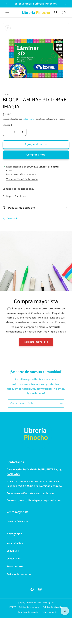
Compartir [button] (12, 219)
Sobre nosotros (15, 567)
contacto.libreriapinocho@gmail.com (38, 500)
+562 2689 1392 (45, 493)
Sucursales (13, 551)
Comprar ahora (36, 155)
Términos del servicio (28, 612)
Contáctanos (14, 559)
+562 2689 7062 (23, 493)
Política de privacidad (53, 607)
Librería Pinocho (33, 602)
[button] (7, 12)
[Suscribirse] (61, 403)
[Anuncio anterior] (6, 3)
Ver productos (15, 543)
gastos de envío (29, 119)
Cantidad (7, 125)
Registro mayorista (36, 342)
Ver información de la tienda (22, 179)
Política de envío (49, 612)
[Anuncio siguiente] (65, 3)
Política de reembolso (29, 607)
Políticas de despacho (19, 574)
